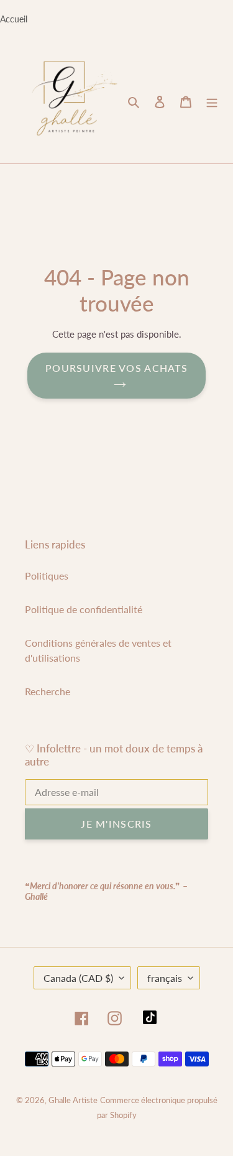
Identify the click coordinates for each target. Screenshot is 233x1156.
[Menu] (212, 100)
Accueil (13, 19)
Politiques (46, 575)
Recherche (47, 691)
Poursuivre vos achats (116, 368)
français (164, 978)
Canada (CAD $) (78, 978)
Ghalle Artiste (73, 1100)
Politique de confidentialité (83, 609)
